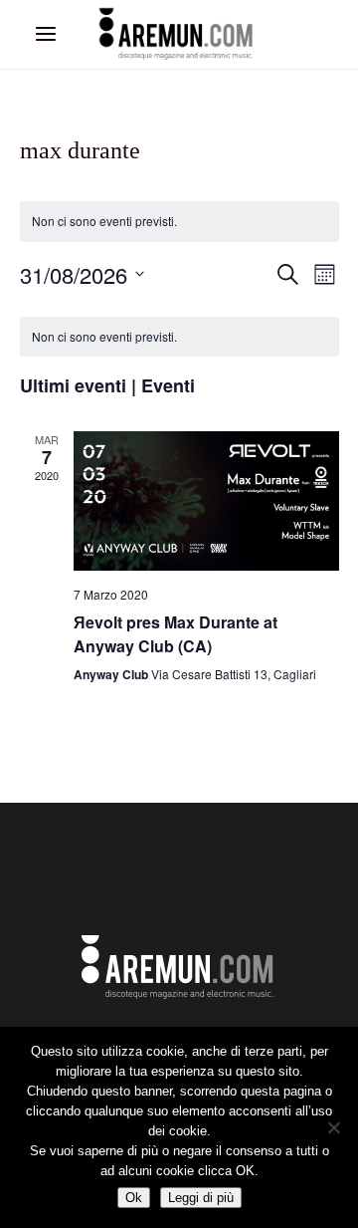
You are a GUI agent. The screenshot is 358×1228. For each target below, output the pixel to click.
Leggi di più (201, 1197)
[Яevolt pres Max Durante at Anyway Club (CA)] (206, 501)
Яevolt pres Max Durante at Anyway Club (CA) (175, 634)
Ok (133, 1197)
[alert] (179, 221)
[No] (333, 1127)
